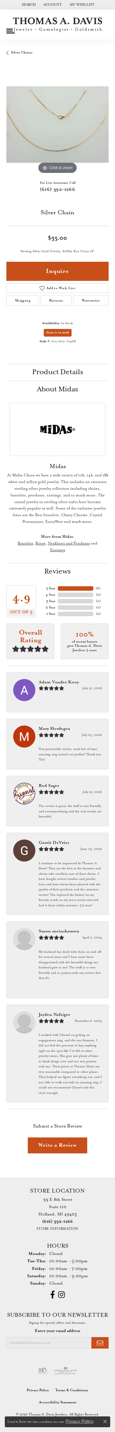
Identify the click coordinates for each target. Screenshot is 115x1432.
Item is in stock (57, 332)
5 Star (50, 588)
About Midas (57, 389)
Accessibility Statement (57, 1402)
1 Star (50, 614)
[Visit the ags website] (65, 1371)
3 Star (50, 601)
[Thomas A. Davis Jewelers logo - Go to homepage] (57, 24)
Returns (56, 301)
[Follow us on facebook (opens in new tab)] (52, 1295)
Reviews (57, 571)
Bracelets (25, 543)
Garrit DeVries (54, 842)
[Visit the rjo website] (42, 1371)
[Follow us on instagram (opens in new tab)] (61, 1295)
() (98, 588)
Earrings (57, 550)
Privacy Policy (38, 1390)
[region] (57, 124)
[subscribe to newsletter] (100, 1343)
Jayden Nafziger (54, 1014)
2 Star (50, 607)
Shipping (22, 301)
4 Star (50, 595)
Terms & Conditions (71, 1390)
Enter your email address (57, 1331)
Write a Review (57, 1145)
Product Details (57, 372)
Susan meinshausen (59, 931)
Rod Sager (49, 785)
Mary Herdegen (54, 728)
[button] (28, 5)
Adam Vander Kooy (59, 682)
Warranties (91, 301)
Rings (40, 543)
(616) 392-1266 (57, 189)
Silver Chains (22, 52)
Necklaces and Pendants (69, 543)
